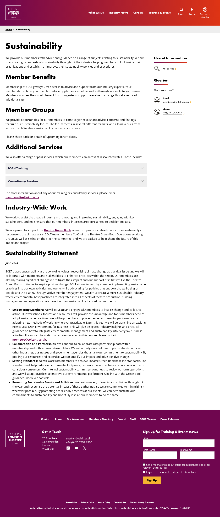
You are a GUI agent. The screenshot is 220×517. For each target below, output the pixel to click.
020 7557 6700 (172, 113)
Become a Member (205, 16)
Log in (192, 14)
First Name (149, 449)
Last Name (186, 449)
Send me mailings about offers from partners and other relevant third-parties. (176, 466)
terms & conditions (170, 472)
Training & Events (160, 12)
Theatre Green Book (57, 230)
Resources (168, 69)
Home (9, 29)
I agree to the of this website (171, 472)
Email (146, 438)
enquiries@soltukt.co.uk (78, 438)
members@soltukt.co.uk (22, 197)
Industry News (118, 12)
